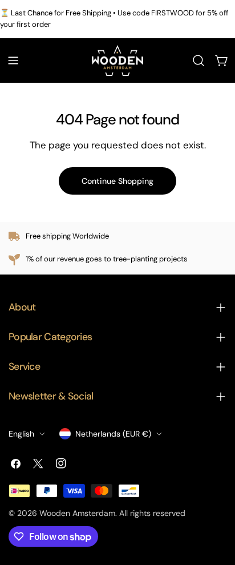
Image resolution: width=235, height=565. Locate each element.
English (21, 434)
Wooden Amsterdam (77, 513)
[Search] (198, 60)
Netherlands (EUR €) (113, 434)
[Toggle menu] (13, 60)
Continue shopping (117, 181)
